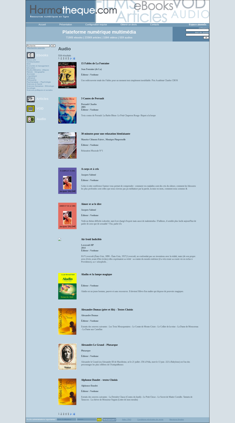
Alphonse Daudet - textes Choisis (99, 380)
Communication (33, 62)
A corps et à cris (90, 169)
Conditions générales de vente (150, 419)
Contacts (154, 24)
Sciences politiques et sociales (40, 90)
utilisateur (204, 28)
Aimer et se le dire (91, 204)
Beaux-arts (31, 60)
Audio (41, 119)
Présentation (65, 24)
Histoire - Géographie (36, 72)
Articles (42, 99)
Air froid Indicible (91, 239)
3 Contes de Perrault (92, 98)
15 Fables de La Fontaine (95, 63)
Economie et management (38, 66)
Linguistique (32, 76)
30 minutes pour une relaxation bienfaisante (105, 133)
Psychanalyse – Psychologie (39, 82)
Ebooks (42, 55)
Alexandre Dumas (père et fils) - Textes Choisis (107, 309)
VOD (40, 108)
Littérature (31, 78)
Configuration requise (96, 24)
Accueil (42, 24)
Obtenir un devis (128, 24)
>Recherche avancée (36, 48)
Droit (28, 64)
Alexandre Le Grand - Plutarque (99, 345)
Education (31, 68)
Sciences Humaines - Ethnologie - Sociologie (41, 87)
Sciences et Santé (34, 84)
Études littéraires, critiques (38, 70)
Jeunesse (31, 74)
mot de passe (202, 32)
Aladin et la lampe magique (96, 274)
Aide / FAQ (126, 419)
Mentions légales (176, 419)
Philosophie (32, 80)
